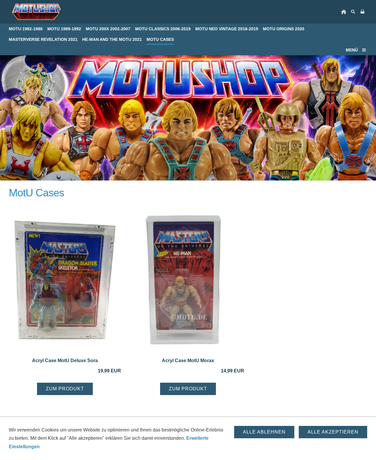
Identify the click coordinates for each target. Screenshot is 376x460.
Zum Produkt (65, 388)
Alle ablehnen (264, 431)
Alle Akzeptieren (333, 431)
